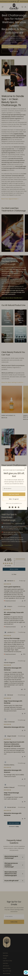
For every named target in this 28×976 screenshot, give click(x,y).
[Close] (25, 468)
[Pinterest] (18, 507)
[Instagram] (9, 507)
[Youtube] (15, 507)
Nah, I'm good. (14, 499)
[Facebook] (12, 507)
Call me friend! (14, 494)
